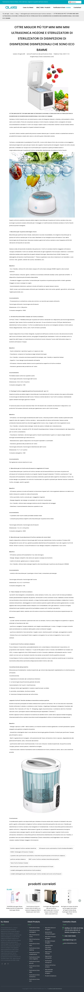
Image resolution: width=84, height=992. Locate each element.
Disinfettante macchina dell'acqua (49, 947)
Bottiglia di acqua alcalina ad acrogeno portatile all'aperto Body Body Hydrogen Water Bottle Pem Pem (69, 910)
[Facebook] (2, 964)
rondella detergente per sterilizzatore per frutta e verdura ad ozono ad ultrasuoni (35, 874)
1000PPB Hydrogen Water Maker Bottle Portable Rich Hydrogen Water (14, 908)
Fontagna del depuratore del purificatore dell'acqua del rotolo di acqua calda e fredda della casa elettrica (51, 910)
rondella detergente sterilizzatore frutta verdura (25, 870)
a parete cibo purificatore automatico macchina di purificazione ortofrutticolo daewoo (37, 855)
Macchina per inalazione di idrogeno (49, 971)
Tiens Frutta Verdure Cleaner (19, 863)
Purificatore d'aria (34, 927)
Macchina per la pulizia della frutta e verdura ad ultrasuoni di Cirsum (31, 866)
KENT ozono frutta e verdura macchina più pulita (44, 859)
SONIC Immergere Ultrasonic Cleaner (21, 852)
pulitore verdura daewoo (18, 859)
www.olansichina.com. (70, 943)
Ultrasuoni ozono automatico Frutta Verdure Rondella (56, 848)
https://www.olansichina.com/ (44, 56)
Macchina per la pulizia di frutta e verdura (27, 150)
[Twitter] (5, 964)
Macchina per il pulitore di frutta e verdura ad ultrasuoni (31, 471)
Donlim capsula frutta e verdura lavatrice (23, 848)
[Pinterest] (8, 964)
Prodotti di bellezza (50, 976)
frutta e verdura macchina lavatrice (29, 717)
